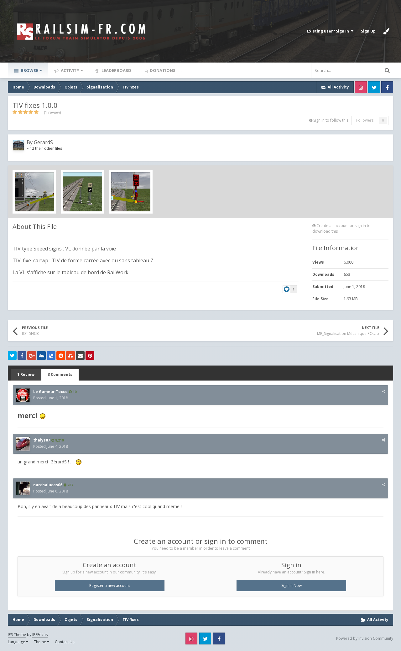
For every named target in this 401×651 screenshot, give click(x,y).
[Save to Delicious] (51, 355)
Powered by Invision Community (364, 638)
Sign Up (368, 31)
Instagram (361, 87)
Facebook (387, 87)
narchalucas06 (47, 484)
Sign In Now (291, 585)
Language (17, 641)
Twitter (374, 87)
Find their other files (44, 148)
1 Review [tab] (25, 374)
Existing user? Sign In (329, 31)
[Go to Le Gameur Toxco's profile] (23, 395)
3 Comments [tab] (60, 374)
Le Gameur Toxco (50, 391)
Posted (50, 398)
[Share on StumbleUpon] (70, 355)
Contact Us (64, 641)
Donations (162, 70)
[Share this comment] (383, 391)
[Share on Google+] (31, 355)
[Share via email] (80, 355)
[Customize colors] (386, 31)
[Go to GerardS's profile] (18, 145)
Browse (29, 70)
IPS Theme (17, 634)
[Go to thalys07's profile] (23, 444)
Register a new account (109, 585)
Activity (69, 70)
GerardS (43, 142)
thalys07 (41, 440)
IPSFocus (40, 634)
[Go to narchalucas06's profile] (23, 488)
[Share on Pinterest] (90, 355)
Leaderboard (116, 70)
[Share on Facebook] (22, 355)
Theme (40, 641)
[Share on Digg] (41, 355)
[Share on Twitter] (12, 355)
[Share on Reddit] (60, 355)
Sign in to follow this (330, 120)
